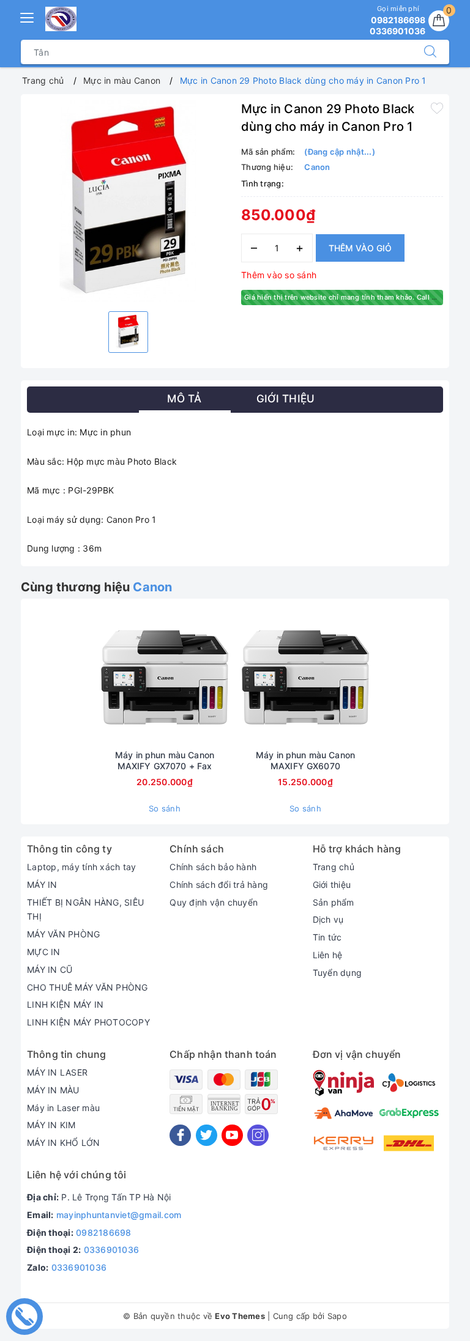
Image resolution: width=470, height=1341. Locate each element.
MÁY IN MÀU (53, 1090)
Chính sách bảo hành (213, 867)
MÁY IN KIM (51, 1125)
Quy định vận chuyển (214, 902)
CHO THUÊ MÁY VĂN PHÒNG (87, 987)
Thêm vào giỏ (360, 248)
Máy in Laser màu (63, 1108)
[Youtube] (232, 1135)
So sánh (165, 808)
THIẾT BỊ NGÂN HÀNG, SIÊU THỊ (85, 909)
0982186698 (104, 1232)
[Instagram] (258, 1135)
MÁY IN (42, 884)
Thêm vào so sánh (278, 275)
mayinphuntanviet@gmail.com (119, 1215)
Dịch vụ (328, 919)
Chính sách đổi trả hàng (219, 884)
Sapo (337, 1316)
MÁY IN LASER (57, 1072)
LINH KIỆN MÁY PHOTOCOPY (88, 1022)
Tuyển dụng (337, 972)
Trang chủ (333, 867)
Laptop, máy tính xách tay (81, 867)
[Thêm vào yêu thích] (437, 107)
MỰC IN (44, 952)
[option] (128, 201)
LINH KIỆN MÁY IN (65, 1004)
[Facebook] (180, 1135)
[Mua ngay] (107, 677)
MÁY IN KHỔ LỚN (63, 1142)
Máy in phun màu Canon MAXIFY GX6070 (305, 760)
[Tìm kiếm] (430, 52)
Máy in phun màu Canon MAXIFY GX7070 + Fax (164, 760)
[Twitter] (206, 1135)
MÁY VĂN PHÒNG (63, 934)
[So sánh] (222, 677)
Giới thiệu (332, 884)
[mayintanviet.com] (60, 19)
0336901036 (112, 1249)
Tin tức (327, 937)
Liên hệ (328, 955)
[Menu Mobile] (27, 16)
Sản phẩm (333, 902)
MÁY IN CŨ (49, 969)
